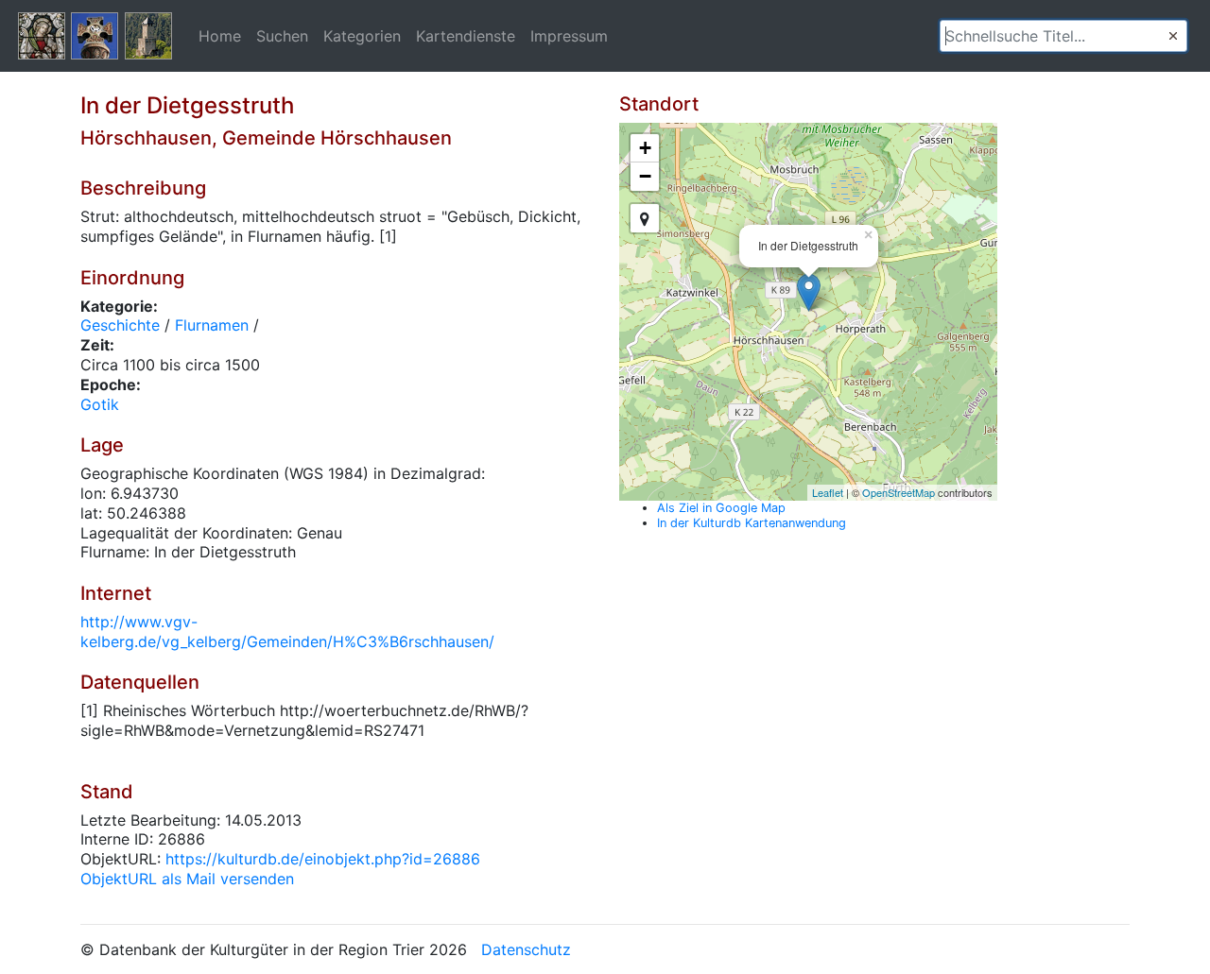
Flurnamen (212, 325)
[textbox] (1063, 36)
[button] (1173, 35)
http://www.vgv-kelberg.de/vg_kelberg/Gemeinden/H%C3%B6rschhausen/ (287, 631)
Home (220, 35)
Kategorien (362, 35)
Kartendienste (465, 35)
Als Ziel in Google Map (721, 508)
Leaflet (827, 492)
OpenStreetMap (898, 492)
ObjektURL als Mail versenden (187, 878)
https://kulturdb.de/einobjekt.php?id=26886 (322, 858)
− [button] (645, 176)
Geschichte (120, 325)
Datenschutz (526, 949)
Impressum (569, 35)
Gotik (99, 404)
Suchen (282, 35)
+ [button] (645, 148)
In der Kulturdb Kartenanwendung (751, 523)
